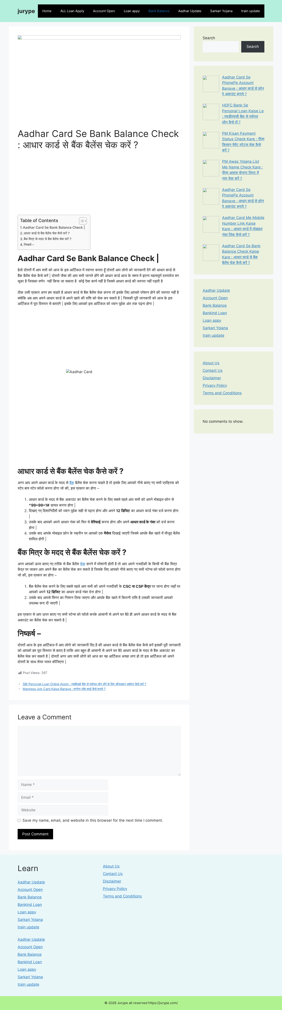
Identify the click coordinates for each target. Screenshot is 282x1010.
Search (209, 38)
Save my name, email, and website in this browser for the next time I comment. (92, 820)
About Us (211, 363)
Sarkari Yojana (221, 11)
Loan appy (132, 11)
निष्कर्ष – (29, 245)
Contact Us (213, 370)
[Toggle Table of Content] (81, 221)
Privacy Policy (215, 385)
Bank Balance (158, 11)
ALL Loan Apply (72, 11)
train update (250, 11)
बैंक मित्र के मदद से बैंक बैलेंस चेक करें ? (48, 239)
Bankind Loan (215, 313)
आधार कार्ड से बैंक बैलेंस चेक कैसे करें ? (47, 233)
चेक (82, 564)
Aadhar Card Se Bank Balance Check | (54, 227)
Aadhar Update (189, 11)
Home (47, 11)
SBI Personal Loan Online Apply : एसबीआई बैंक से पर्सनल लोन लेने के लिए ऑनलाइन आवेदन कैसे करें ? (84, 684)
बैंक (71, 483)
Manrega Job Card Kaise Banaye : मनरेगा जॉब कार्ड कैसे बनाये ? (64, 689)
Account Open (104, 11)
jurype (26, 11)
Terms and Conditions (222, 393)
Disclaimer (212, 378)
